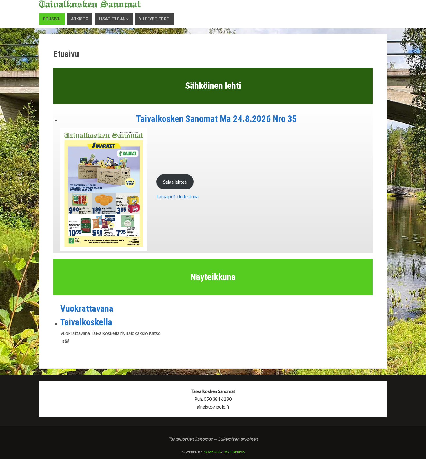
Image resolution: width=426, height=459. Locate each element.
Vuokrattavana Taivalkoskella (86, 315)
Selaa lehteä (175, 182)
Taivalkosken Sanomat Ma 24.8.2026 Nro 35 (216, 118)
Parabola (212, 451)
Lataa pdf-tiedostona (177, 196)
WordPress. (234, 451)
